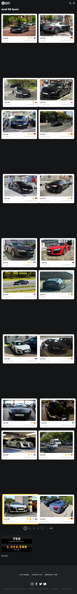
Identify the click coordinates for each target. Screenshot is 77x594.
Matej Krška (9, 361)
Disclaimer (67, 589)
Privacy (55, 589)
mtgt (7, 201)
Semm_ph (46, 425)
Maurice (7, 136)
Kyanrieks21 (8, 297)
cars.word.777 (46, 104)
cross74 (44, 457)
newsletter (51, 575)
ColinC (44, 40)
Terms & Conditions (38, 589)
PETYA (44, 297)
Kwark (6, 265)
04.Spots (9, 104)
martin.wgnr (45, 521)
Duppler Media (46, 136)
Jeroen (7, 40)
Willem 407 (9, 521)
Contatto (37, 575)
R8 (7, 38)
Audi (4, 38)
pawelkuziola (9, 425)
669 (51, 528)
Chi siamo (24, 575)
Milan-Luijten (46, 361)
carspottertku (46, 201)
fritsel (6, 457)
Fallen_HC (46, 265)
